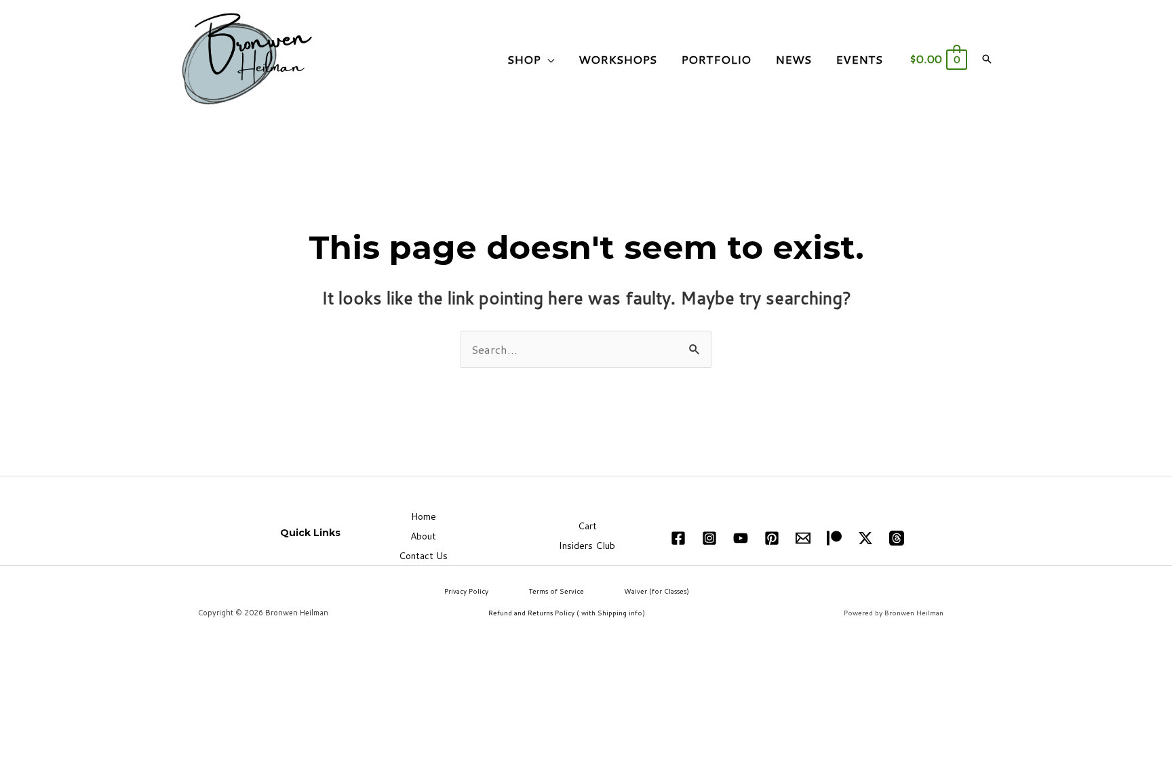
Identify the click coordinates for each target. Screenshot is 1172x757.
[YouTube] (740, 538)
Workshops (618, 59)
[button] (987, 59)
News (793, 59)
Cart (587, 526)
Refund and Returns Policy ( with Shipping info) (566, 612)
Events (859, 59)
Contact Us (423, 555)
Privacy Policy (466, 591)
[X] (865, 538)
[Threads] (896, 538)
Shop (524, 59)
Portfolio (716, 59)
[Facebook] (678, 538)
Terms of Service (556, 591)
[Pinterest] (771, 538)
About (423, 536)
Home (423, 516)
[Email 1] (803, 538)
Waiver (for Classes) (656, 591)
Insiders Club (587, 545)
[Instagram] (709, 538)
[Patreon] (834, 538)
